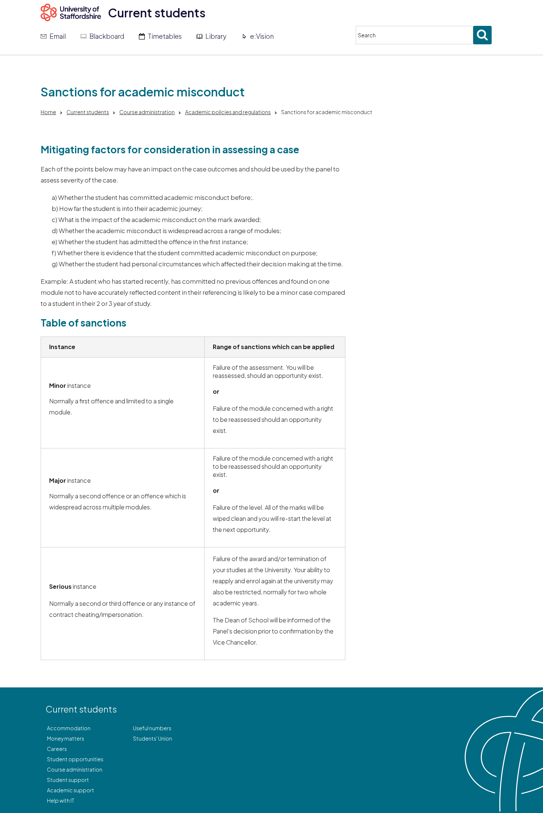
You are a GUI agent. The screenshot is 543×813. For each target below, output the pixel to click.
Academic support (70, 790)
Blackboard (106, 36)
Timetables (165, 36)
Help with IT (60, 800)
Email (57, 36)
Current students (156, 12)
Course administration (147, 112)
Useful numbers (152, 728)
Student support (68, 779)
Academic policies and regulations (228, 112)
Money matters (65, 738)
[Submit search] (482, 35)
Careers (57, 748)
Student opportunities (75, 759)
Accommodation (68, 728)
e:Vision (262, 36)
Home (48, 112)
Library (215, 36)
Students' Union (152, 738)
